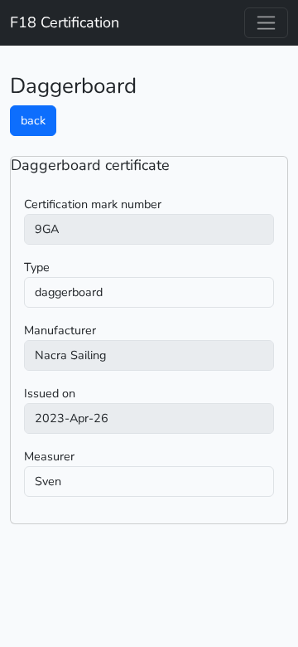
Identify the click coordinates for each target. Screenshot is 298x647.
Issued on (49, 393)
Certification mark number (92, 204)
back (33, 120)
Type (37, 267)
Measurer (49, 456)
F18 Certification (64, 22)
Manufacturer (60, 330)
